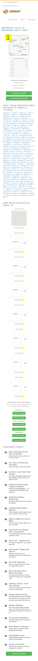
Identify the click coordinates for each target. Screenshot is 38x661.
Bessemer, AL (24, 118)
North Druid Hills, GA (16, 167)
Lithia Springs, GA (15, 158)
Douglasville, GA (10, 139)
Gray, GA (5, 148)
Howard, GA (6, 153)
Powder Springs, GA (8, 174)
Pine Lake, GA (18, 172)
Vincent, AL (18, 190)
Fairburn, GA (17, 142)
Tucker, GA (21, 186)
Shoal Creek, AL (10, 181)
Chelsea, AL (21, 130)
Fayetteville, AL (26, 142)
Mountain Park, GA (11, 163)
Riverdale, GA (25, 176)
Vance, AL (25, 188)
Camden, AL (24, 125)
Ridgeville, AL (16, 176)
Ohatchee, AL (15, 169)
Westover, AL (14, 193)
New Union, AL (30, 163)
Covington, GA (23, 135)
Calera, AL (16, 125)
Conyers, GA (14, 135)
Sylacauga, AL (22, 184)
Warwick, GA (24, 191)
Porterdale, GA (27, 172)
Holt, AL (13, 151)
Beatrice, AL (15, 116)
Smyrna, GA (19, 181)
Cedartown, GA (16, 128)
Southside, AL (27, 181)
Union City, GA (17, 188)
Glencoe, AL (22, 146)
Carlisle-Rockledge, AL (23, 127)
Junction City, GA (27, 155)
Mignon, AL (16, 162)
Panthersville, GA (10, 170)
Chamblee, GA (25, 128)
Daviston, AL (17, 137)
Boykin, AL (9, 121)
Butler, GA (9, 125)
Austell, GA (14, 114)
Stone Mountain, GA (11, 184)
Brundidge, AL (22, 123)
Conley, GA (6, 135)
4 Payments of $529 (19, 440)
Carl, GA (13, 127)
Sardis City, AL (15, 179)
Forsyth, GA (27, 144)
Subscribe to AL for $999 (19, 98)
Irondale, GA (14, 153)
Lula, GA (13, 160)
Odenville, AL (6, 169)
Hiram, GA (6, 151)
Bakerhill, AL (6, 116)
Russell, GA (24, 177)
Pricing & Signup (13, 19)
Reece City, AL (7, 176)
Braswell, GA (25, 121)
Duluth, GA (29, 139)
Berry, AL (17, 118)
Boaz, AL (25, 120)
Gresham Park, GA (15, 148)
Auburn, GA (6, 114)
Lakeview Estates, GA (18, 156)
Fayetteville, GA (7, 144)
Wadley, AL (16, 191)
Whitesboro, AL (23, 193)
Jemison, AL (29, 153)
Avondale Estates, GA (24, 114)
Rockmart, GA (7, 177)
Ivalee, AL (22, 153)
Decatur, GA (25, 137)
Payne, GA (20, 170)
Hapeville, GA (25, 148)
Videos (22, 19)
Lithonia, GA (25, 158)
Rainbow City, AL (28, 174)
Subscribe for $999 (19, 93)
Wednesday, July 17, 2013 (14, 30)
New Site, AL (21, 163)
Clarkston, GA (9, 132)
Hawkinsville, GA (17, 149)
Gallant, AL (14, 146)
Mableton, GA (21, 160)
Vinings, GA (26, 190)
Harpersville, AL (7, 149)
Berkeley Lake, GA (8, 118)
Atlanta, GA (23, 113)
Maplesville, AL (7, 162)
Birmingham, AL (17, 120)
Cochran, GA (6, 134)
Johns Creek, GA (7, 155)
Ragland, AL (19, 174)
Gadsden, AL (6, 146)
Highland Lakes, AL (29, 149)
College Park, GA (16, 134)
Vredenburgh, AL (7, 191)
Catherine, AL (6, 128)
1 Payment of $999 (19, 413)
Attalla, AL (30, 113)
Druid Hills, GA (20, 139)
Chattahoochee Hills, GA (9, 130)
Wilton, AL (8, 195)
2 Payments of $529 (19, 418)
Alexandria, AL (7, 113)
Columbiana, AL (26, 134)
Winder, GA (16, 195)
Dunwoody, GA (16, 141)
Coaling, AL (26, 132)
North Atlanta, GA (24, 165)
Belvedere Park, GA (25, 116)
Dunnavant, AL (7, 141)
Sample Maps (31, 19)
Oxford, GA (24, 169)
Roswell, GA (15, 177)
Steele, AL (15, 183)
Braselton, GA (17, 121)
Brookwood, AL (13, 123)
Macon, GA (29, 160)
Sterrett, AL (22, 183)
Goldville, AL (30, 146)
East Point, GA (26, 141)
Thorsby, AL (14, 186)
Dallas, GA (9, 137)
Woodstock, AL (24, 195)
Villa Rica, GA (9, 190)
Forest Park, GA (17, 144)
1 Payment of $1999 (19, 435)
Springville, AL (7, 183)
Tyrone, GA (9, 188)
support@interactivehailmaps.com (11, 6)
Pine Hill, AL (9, 172)
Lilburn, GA (6, 158)
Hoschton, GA (27, 151)
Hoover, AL (19, 151)
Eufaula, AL (9, 142)
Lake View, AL (7, 156)
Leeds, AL (28, 156)
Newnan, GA (6, 165)
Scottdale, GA (24, 179)
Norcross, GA (15, 165)
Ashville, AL (15, 113)
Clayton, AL (18, 132)
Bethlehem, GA (7, 120)
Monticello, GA (24, 162)
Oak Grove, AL (27, 167)
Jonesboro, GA (18, 155)
